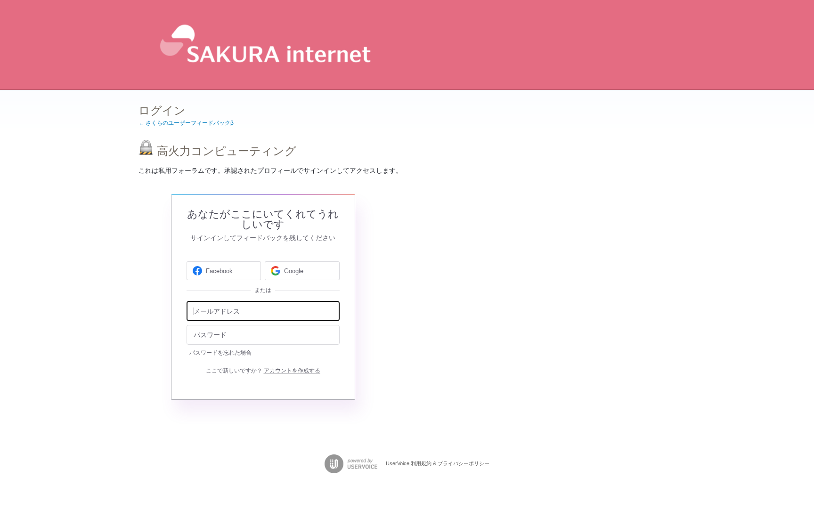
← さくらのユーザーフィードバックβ (186, 123)
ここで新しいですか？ (263, 370)
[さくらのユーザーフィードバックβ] (263, 45)
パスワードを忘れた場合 (220, 352)
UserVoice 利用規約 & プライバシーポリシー (437, 463)
